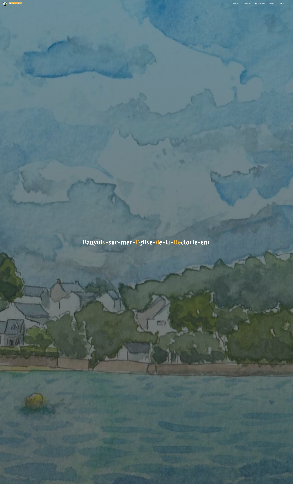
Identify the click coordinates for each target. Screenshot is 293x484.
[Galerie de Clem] (5, 3)
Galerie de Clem (14, 3)
